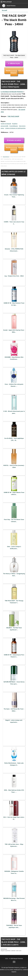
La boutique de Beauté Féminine (12, 91)
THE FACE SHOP (13, 116)
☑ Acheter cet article (14, 140)
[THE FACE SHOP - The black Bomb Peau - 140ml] (14, 41)
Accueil (4, 10)
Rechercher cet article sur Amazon (15, 72)
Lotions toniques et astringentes (15, 128)
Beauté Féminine (11, 5)
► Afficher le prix (14, 63)
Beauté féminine (6, 156)
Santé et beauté (6, 123)
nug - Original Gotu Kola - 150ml (14, 276)
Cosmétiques (13, 126)
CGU (6, 958)
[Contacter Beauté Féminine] (14, 961)
